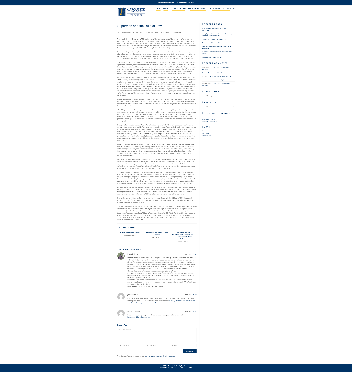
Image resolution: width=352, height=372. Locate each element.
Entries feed (205, 133)
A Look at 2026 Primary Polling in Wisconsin (214, 39)
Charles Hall (205, 73)
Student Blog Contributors (209, 122)
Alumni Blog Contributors (209, 119)
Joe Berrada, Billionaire (217, 73)
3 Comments (177, 33)
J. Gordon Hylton (125, 33)
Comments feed (206, 135)
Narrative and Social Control (130, 232)
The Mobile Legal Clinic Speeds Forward (157, 234)
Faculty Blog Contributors (209, 117)
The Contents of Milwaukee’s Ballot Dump (213, 43)
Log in (204, 131)
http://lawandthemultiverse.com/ (138, 317)
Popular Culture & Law (155, 33)
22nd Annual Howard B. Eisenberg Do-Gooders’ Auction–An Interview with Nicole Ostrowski (183, 236)
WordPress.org (206, 138)
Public (167, 33)
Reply (195, 254)
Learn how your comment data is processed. (159, 356)
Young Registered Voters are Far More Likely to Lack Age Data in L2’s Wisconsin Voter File (217, 34)
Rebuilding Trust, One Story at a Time (212, 57)
